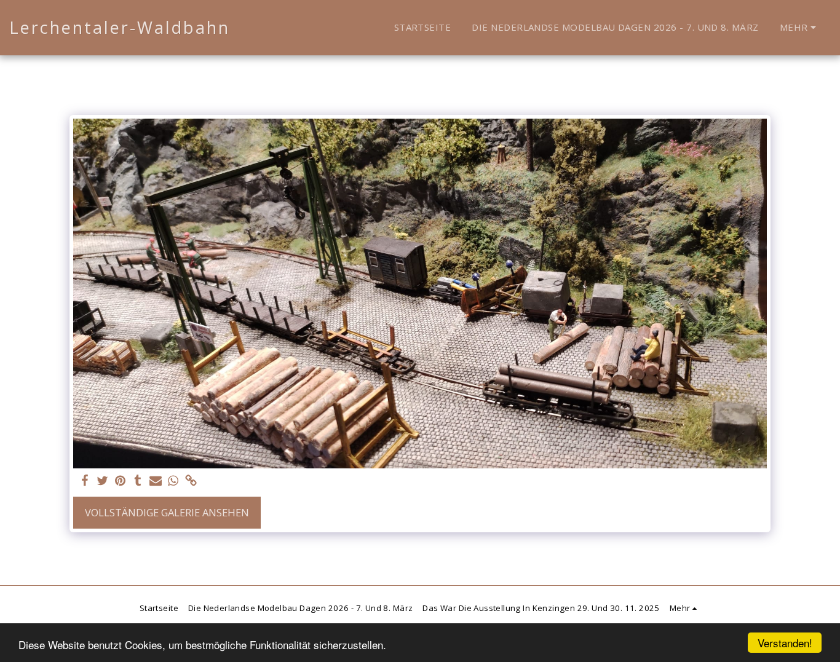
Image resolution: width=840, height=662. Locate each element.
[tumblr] (138, 481)
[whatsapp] (173, 481)
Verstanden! (785, 642)
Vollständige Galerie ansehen (167, 512)
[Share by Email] (155, 481)
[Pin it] (120, 481)
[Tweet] (102, 481)
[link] (191, 481)
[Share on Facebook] (84, 481)
